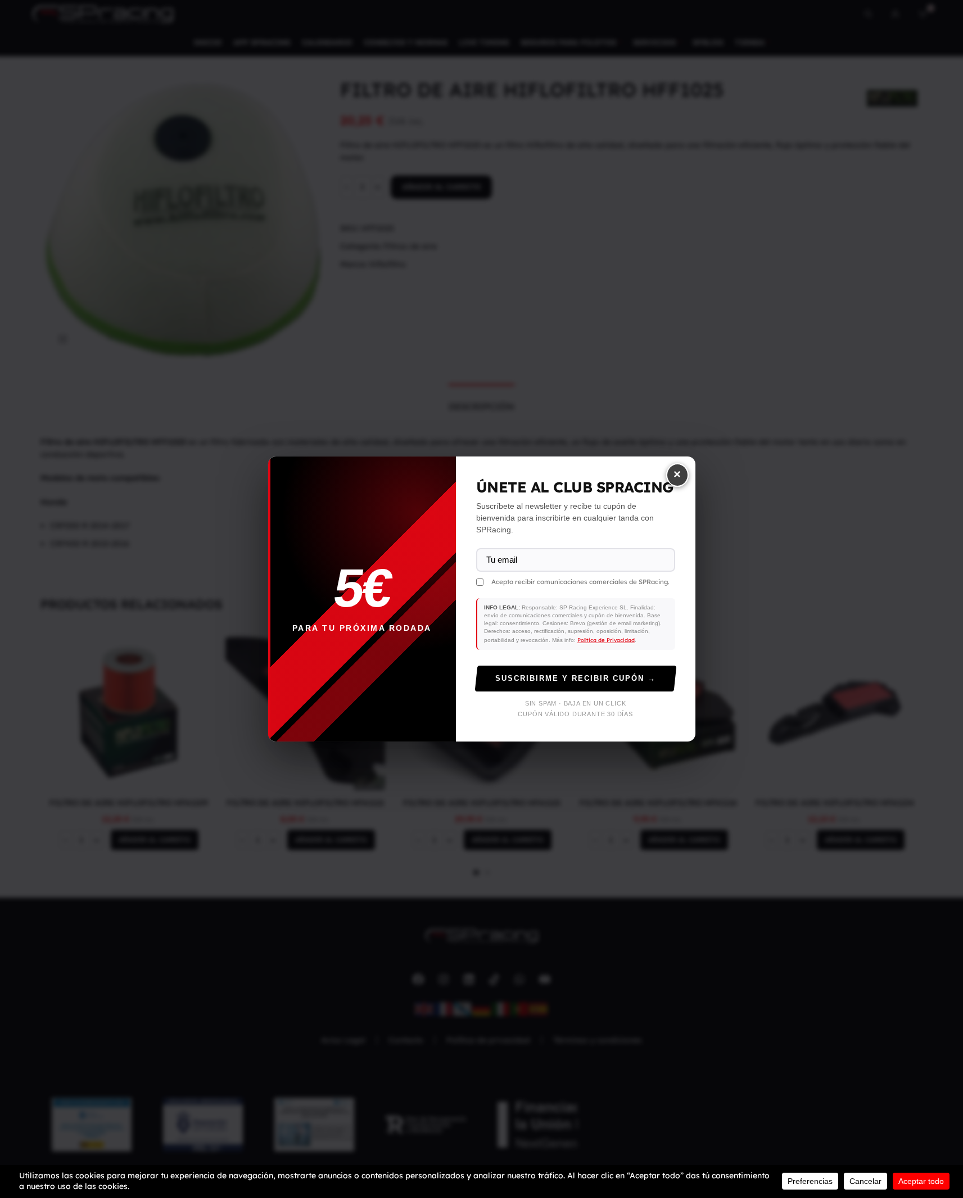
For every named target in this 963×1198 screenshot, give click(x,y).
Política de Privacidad (606, 639)
